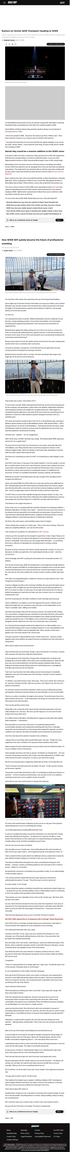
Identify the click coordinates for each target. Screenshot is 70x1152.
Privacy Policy (39, 1133)
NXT (12, 1118)
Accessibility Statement (43, 1136)
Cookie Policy (11, 1136)
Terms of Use (58, 1133)
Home (7, 226)
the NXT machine (43, 532)
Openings (24, 1130)
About (9, 1130)
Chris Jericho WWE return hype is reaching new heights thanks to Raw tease (34, 211)
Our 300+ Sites (58, 1130)
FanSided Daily (12, 1133)
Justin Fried (8, 250)
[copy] (15, 44)
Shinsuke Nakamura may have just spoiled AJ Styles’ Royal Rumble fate (32, 202)
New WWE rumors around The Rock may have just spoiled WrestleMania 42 (33, 214)
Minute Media (11, 1144)
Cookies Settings (12, 1140)
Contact (37, 1130)
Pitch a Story (25, 1133)
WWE (12, 226)
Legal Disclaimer (26, 1136)
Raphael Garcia (9, 40)
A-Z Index (57, 1136)
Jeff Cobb (55, 187)
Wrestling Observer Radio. (14, 131)
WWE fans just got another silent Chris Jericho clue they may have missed (33, 205)
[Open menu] (4, 3)
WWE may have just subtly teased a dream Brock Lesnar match (29, 208)
